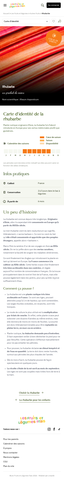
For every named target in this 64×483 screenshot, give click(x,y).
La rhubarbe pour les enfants (34, 399)
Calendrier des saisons (14, 443)
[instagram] (49, 429)
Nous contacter (10, 452)
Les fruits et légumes (19, 13)
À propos (7, 448)
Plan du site (8, 466)
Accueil (6, 13)
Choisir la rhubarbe (29, 392)
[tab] (60, 21)
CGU (5, 461)
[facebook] (54, 429)
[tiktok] (59, 429)
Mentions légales (11, 457)
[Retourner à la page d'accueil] (17, 5)
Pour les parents (10, 439)
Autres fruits (35, 13)
